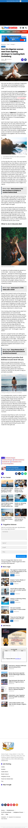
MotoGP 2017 (6, 461)
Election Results (11, 458)
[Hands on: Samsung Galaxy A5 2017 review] (21, 498)
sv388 (15, 827)
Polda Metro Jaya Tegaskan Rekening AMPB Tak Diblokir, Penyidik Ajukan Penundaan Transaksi (17, 696)
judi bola (21, 827)
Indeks (3, 767)
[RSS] (17, 805)
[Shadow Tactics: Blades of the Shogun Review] (21, 483)
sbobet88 (18, 827)
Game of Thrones (7, 459)
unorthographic (21, 98)
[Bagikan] (25, 59)
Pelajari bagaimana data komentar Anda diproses (13, 562)
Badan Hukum (5, 774)
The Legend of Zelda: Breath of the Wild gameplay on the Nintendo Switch (7, 490)
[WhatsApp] (25, 473)
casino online (11, 827)
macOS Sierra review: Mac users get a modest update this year (7, 505)
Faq (2, 781)
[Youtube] (14, 805)
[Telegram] (22, 473)
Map (7, 814)
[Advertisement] (14, 441)
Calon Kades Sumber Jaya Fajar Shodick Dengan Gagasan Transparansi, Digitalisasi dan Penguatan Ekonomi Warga (18, 703)
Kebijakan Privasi (5, 776)
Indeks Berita (4, 771)
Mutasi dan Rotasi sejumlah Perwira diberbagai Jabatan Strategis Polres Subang (17, 673)
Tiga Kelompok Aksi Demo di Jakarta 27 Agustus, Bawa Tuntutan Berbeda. (17, 681)
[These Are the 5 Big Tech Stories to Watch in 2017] (21, 512)
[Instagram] (11, 805)
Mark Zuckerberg (19, 459)
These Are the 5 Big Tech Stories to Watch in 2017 (20, 519)
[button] (20, 28)
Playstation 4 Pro (17, 461)
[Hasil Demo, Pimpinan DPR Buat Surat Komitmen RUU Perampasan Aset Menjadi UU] (4, 667)
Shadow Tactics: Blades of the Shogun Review (19, 490)
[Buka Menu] (23, 28)
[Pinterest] (8, 805)
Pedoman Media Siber (7, 779)
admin (2, 59)
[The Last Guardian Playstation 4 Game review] (7, 512)
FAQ (2, 814)
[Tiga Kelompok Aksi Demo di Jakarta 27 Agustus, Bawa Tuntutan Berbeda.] (4, 682)
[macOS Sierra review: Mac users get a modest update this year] (7, 498)
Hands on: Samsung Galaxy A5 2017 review (20, 505)
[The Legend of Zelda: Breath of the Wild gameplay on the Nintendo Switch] (7, 483)
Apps (17, 485)
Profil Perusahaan (6, 812)
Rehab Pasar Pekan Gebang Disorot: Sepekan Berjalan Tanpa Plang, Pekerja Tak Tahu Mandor (17, 688)
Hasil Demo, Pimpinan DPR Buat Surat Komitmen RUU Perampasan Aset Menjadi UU (17, 666)
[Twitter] (19, 473)
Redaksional (10, 810)
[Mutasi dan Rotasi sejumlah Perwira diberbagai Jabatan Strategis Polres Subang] (4, 674)
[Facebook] (16, 473)
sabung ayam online (5, 826)
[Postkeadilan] (9, 28)
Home (3, 810)
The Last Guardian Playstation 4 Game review (7, 519)
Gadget (3, 46)
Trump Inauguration (8, 463)
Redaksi (3, 769)
